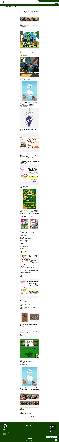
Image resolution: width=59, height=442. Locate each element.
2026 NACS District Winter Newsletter (26, 304)
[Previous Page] (21, 416)
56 (28, 416)
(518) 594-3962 (4, 433)
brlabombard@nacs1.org (22, 248)
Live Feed (15, 6)
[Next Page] (30, 416)
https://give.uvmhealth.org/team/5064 (28, 251)
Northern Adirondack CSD (9, 6)
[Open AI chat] (56, 440)
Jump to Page (32, 416)
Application (29, 244)
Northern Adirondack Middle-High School (31, 426)
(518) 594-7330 (4, 434)
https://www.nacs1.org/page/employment (33, 331)
